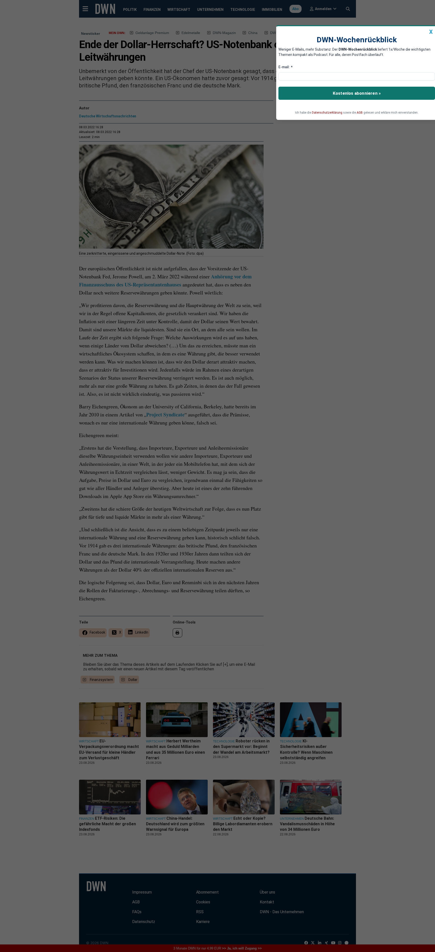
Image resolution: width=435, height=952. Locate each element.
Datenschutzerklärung (327, 112)
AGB (360, 112)
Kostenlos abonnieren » (357, 93)
